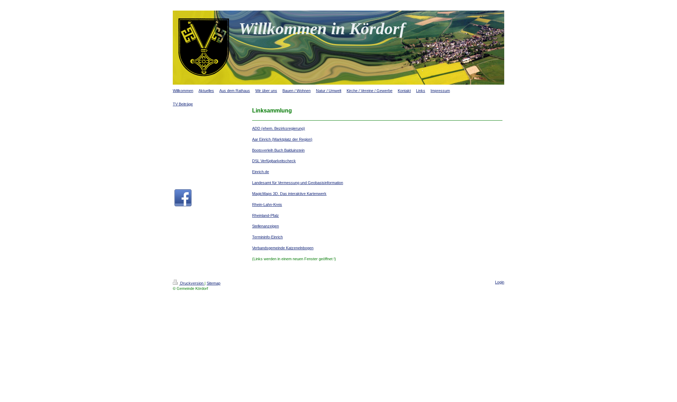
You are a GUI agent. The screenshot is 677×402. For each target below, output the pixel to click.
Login (499, 282)
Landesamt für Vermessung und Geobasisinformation (297, 183)
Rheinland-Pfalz (265, 215)
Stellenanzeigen (265, 226)
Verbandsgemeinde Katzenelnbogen (282, 248)
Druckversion (192, 283)
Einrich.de (260, 172)
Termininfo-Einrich (267, 237)
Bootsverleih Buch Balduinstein (278, 150)
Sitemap (213, 283)
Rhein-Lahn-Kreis (267, 204)
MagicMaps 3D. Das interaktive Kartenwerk (289, 193)
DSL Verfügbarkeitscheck (274, 161)
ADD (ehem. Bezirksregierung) (278, 128)
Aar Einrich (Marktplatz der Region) (282, 139)
